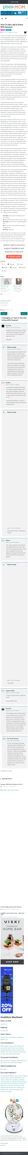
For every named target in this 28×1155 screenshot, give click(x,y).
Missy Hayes (20, 1060)
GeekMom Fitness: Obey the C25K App (5, 313)
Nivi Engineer (18, 1046)
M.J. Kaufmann (20, 1048)
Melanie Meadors (17, 1050)
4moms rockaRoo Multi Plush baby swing (11, 1136)
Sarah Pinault (8, 1052)
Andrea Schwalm (17, 1062)
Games (2, 29)
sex (12, 310)
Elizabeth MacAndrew (6, 1050)
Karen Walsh (9, 1054)
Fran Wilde (3, 1069)
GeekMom (8, 29)
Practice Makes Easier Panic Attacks (11, 907)
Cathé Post (16, 1052)
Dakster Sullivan (16, 909)
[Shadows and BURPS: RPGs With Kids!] (6, 296)
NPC (9, 143)
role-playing (8, 35)
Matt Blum (19, 1037)
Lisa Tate (3, 1054)
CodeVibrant (22, 1153)
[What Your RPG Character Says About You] (6, 281)
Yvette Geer (13, 1060)
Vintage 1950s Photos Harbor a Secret (12, 784)
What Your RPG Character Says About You (4, 286)
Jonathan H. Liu (4, 1039)
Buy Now (3, 1145)
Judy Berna (11, 1046)
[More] (24, 1140)
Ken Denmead (4, 1030)
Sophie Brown (4, 1037)
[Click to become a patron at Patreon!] (14, 256)
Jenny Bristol (4, 1024)
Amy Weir (17, 1054)
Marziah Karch (11, 1048)
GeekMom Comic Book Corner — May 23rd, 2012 (12, 914)
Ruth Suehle (22, 1052)
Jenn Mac (8, 1062)
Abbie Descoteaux (5, 1060)
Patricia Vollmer (12, 1037)
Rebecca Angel (13, 32)
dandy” (7, 87)
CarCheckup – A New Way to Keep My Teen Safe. (24, 313)
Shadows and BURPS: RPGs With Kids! (6, 301)
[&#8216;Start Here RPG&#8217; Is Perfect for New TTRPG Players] (18, 281)
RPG (7, 310)
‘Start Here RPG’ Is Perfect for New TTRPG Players (17, 286)
